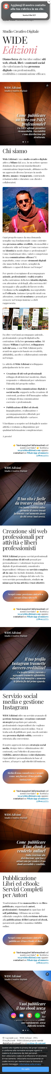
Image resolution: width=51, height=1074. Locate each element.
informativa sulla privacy (30, 1064)
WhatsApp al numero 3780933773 (37, 454)
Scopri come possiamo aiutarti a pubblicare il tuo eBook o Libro (25, 939)
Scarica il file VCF (29, 15)
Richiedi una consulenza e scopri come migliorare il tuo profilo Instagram (25, 776)
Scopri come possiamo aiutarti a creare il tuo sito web (25, 596)
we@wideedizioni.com (29, 450)
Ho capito (26, 1069)
